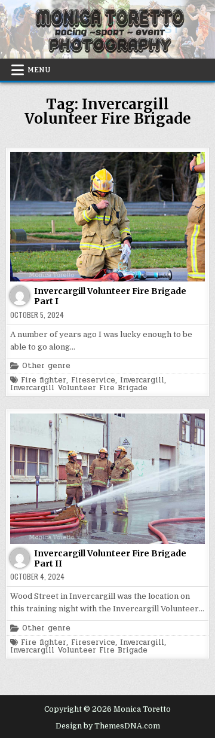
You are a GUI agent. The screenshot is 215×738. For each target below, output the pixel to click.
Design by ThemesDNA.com (108, 726)
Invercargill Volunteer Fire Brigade (79, 388)
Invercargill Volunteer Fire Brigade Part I (110, 296)
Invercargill (142, 380)
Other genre (46, 366)
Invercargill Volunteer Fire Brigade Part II (110, 558)
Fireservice (93, 380)
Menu (39, 70)
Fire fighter (43, 380)
